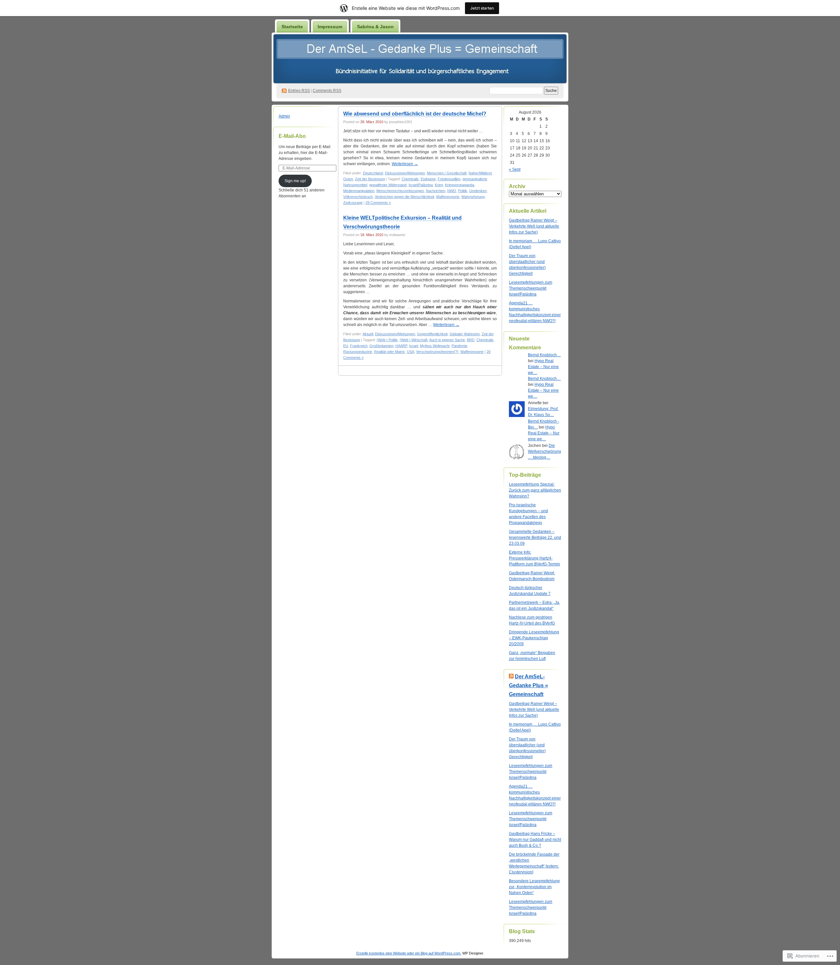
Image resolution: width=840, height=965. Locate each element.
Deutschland (373, 173)
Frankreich (359, 346)
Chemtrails (410, 179)
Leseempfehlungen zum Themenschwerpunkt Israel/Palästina (530, 288)
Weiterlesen (405, 164)
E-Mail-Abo (292, 136)
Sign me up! (295, 181)
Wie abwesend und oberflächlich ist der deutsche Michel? (414, 114)
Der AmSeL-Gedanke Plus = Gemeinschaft (528, 685)
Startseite (292, 26)
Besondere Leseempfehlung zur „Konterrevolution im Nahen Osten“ (534, 887)
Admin (284, 116)
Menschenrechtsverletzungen (400, 191)
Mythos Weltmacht (435, 346)
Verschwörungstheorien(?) (437, 352)
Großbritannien (381, 346)
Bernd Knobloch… (544, 355)
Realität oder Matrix (389, 352)
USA (410, 352)
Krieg (439, 185)
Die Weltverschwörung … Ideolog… (544, 451)
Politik (462, 191)
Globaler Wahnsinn (465, 334)
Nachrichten (435, 191)
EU (345, 346)
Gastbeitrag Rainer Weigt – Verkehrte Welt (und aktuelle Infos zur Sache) (534, 226)
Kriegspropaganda (459, 185)
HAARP (401, 346)
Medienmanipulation (358, 191)
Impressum (330, 26)
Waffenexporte (447, 197)
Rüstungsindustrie (357, 352)
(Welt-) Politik (387, 340)
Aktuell (368, 334)
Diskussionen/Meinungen (405, 173)
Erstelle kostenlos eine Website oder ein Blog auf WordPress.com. (408, 953)
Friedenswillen (449, 179)
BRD (470, 340)
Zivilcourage (353, 203)
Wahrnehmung (473, 197)
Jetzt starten (482, 8)
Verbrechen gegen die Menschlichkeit (404, 197)
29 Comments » (378, 203)
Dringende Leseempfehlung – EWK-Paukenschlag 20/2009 (534, 638)
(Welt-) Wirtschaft (414, 340)
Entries (299, 90)
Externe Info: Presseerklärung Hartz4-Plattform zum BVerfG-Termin (534, 558)
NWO (451, 191)
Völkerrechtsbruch (358, 197)
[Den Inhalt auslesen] (511, 676)
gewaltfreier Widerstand (388, 185)
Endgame (428, 179)
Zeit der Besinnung (370, 179)
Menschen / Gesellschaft (447, 173)
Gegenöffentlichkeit (432, 334)
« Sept (514, 169)
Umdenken (478, 191)
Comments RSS (327, 90)
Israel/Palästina (421, 185)
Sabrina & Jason (375, 26)
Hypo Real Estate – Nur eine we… (543, 367)
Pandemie (459, 346)
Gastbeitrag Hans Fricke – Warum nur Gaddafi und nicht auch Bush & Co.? (535, 839)
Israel (413, 346)
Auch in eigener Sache (447, 340)
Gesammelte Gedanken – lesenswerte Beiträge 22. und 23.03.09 (535, 537)
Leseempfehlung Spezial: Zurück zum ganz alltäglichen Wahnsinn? (535, 490)
